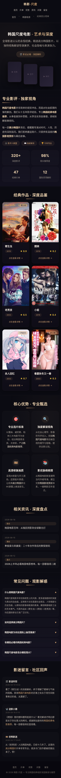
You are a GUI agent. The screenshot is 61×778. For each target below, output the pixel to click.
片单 (22, 10)
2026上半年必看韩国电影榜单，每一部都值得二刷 (30, 564)
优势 (28, 10)
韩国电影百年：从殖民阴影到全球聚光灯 (25, 527)
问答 (39, 10)
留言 (45, 10)
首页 (16, 10)
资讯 (33, 10)
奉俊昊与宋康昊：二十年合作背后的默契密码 (27, 545)
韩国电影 (26, 17)
